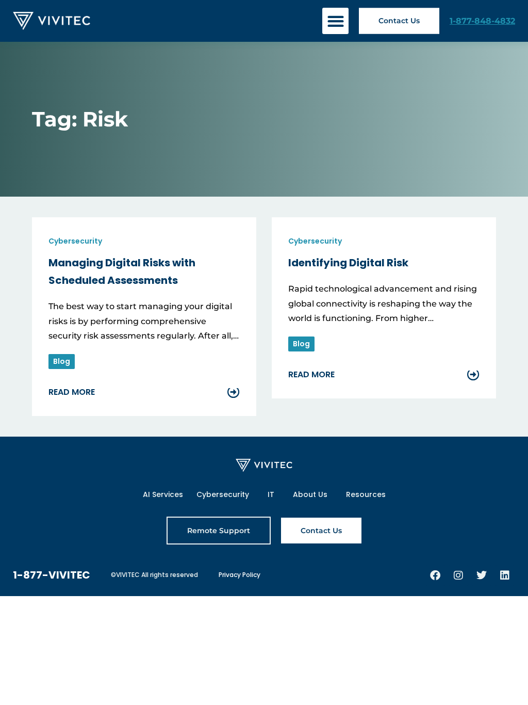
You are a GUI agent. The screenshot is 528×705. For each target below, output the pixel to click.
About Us (310, 494)
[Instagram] (458, 575)
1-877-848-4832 (482, 21)
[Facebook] (435, 575)
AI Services (163, 494)
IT (271, 494)
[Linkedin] (504, 575)
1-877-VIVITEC (51, 575)
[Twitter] (481, 575)
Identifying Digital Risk (348, 262)
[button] (335, 21)
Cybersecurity (222, 494)
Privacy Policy (239, 574)
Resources (366, 494)
